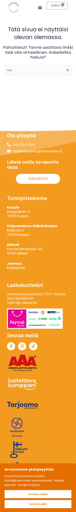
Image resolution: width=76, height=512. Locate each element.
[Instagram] (22, 346)
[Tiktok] (33, 346)
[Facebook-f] (11, 346)
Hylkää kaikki (38, 504)
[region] (38, 487)
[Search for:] (38, 70)
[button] (40, 7)
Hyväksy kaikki (38, 494)
